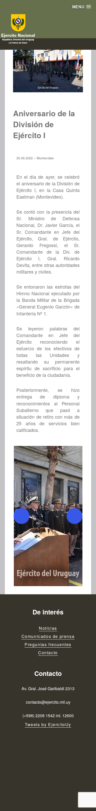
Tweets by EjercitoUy (48, 724)
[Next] (74, 516)
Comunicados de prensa (48, 636)
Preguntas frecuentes (48, 644)
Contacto (48, 652)
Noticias (48, 628)
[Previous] (21, 516)
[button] (81, 7)
